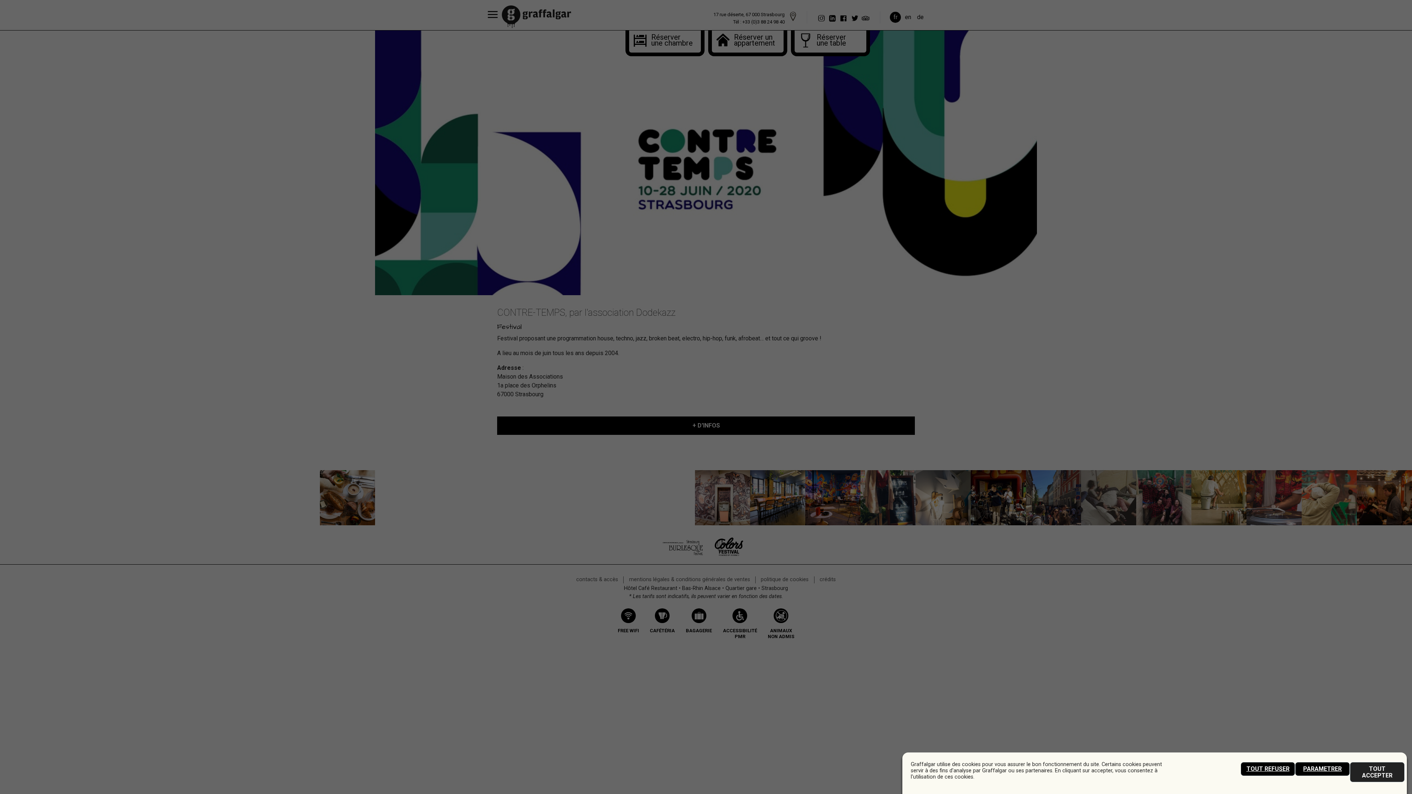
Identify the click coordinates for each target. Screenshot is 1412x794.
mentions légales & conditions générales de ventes (689, 579)
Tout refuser (1268, 768)
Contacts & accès (597, 579)
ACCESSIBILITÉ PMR (740, 634)
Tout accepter (1377, 772)
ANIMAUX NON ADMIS (781, 634)
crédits (828, 579)
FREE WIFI (628, 630)
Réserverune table (831, 40)
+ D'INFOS (706, 425)
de (920, 17)
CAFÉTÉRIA (662, 630)
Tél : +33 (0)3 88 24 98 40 (759, 22)
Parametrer (1322, 768)
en (908, 17)
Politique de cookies (785, 579)
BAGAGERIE (699, 630)
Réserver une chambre (666, 40)
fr (896, 17)
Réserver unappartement (753, 40)
